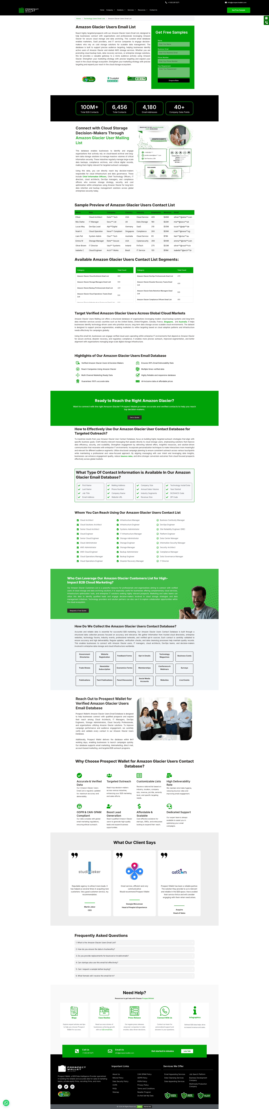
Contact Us (153, 10)
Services (131, 10)
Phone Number (163, 57)
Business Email (163, 49)
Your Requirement (164, 66)
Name (160, 41)
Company (109, 10)
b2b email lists (107, 1030)
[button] (134, 417)
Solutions (120, 10)
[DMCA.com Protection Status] (144, 1106)
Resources (141, 10)
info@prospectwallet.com (124, 1053)
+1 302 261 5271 (87, 1053)
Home (102, 10)
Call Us (85, 1049)
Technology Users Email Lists (94, 19)
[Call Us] (77, 1051)
